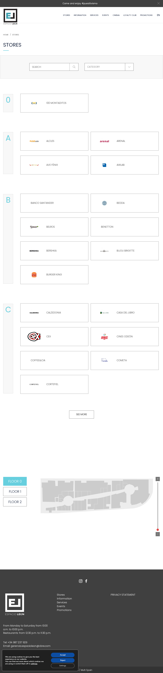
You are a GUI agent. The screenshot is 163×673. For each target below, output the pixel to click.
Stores (66, 15)
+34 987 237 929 (17, 642)
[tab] (15, 481)
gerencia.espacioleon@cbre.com (31, 646)
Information (80, 15)
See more (81, 414)
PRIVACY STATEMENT (123, 595)
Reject (62, 660)
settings (34, 664)
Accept (63, 655)
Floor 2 (15, 501)
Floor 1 (15, 491)
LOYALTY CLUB (129, 15)
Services (94, 15)
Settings (62, 665)
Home (5, 34)
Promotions (146, 15)
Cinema (116, 15)
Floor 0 (15, 481)
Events (105, 15)
